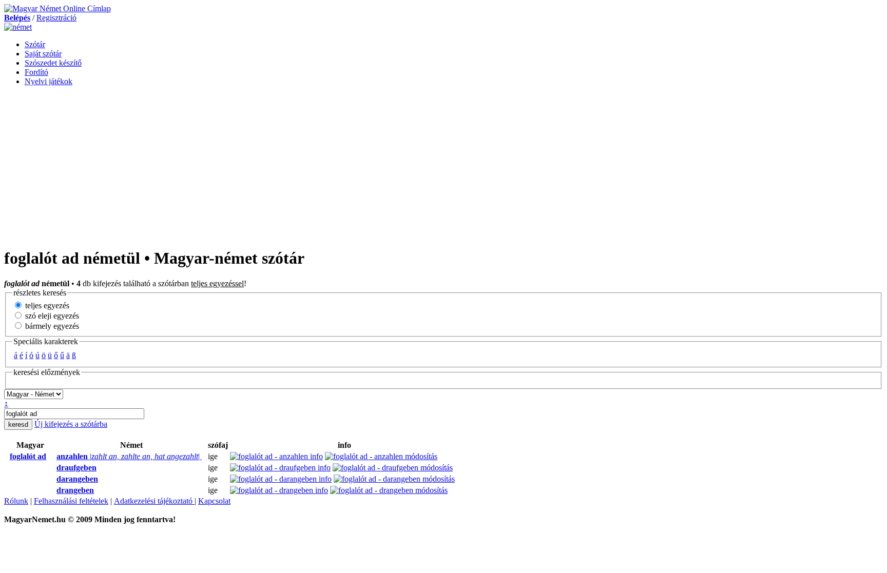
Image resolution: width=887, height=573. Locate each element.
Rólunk (16, 501)
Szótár (35, 44)
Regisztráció (56, 17)
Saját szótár (43, 53)
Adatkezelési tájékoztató (154, 501)
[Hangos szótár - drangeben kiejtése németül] (53, 490)
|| (129, 456)
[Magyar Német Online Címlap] (57, 8)
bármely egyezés (51, 326)
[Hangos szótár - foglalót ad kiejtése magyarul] (7, 456)
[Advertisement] (443, 166)
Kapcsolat (214, 501)
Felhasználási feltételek (71, 501)
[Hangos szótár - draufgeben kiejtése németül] (53, 467)
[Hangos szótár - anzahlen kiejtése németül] (53, 456)
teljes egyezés (46, 305)
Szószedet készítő (53, 62)
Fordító (36, 72)
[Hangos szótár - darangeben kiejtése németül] (53, 479)
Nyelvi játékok (48, 81)
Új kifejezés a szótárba (70, 424)
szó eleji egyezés (51, 315)
